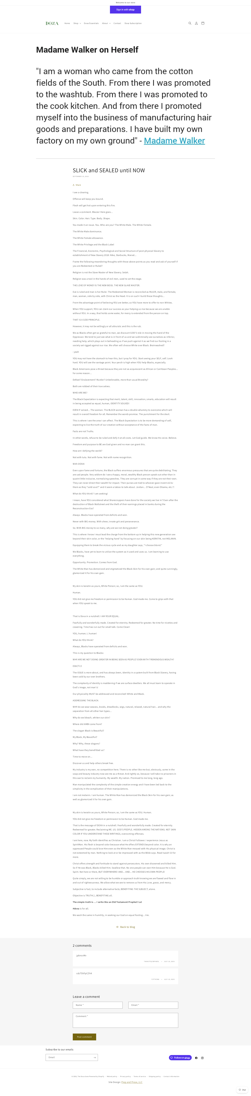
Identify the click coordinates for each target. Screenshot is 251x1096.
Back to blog (127, 927)
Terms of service (140, 1076)
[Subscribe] (94, 1057)
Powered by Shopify (96, 1076)
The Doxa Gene (83, 1076)
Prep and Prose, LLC (131, 1082)
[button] (77, 23)
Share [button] (78, 185)
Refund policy (112, 1076)
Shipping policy (155, 1076)
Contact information (171, 1076)
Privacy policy (125, 1076)
